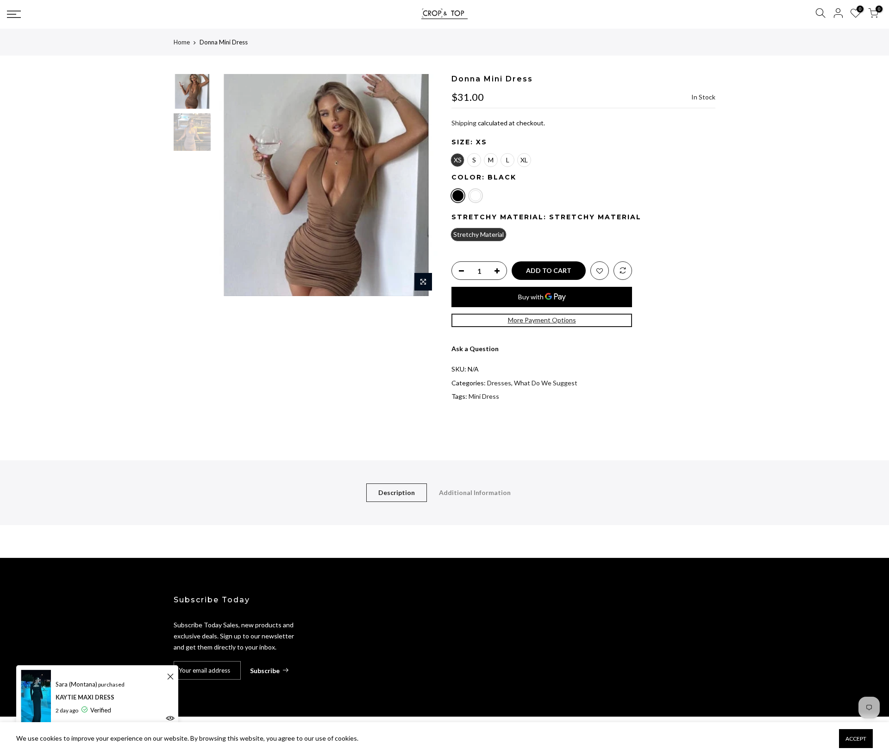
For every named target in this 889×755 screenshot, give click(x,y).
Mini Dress (484, 396)
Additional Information (475, 492)
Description (396, 492)
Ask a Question (475, 349)
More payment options (542, 320)
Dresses (499, 383)
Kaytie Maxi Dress (85, 697)
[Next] (421, 185)
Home (182, 42)
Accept (855, 738)
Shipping (463, 123)
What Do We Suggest (545, 383)
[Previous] (231, 185)
